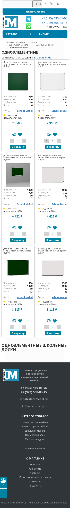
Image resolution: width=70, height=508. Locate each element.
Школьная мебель (35, 430)
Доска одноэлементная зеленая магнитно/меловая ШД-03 (17, 157)
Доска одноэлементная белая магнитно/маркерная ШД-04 (52, 157)
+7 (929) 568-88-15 (34, 392)
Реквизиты (35, 485)
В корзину (18, 146)
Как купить (35, 468)
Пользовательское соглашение (46, 502)
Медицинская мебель (35, 422)
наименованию (41, 57)
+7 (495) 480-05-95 (34, 388)
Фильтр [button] (44, 34)
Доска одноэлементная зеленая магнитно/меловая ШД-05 (17, 250)
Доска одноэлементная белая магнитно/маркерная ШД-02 (52, 64)
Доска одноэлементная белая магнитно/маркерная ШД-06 (52, 250)
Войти (57, 4)
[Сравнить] (14, 135)
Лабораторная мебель (35, 426)
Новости (35, 464)
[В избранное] (20, 135)
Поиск (37, 3)
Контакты (35, 481)
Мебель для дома (35, 439)
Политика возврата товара (35, 477)
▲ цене (26, 57)
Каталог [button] (11, 34)
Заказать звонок (35, 11)
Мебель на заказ (35, 448)
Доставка (35, 473)
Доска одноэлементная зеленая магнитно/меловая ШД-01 (17, 64)
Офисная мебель (35, 435)
